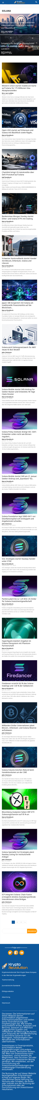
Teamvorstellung (8, 980)
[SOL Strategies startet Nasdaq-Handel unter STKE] (19, 546)
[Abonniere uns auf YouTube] (21, 952)
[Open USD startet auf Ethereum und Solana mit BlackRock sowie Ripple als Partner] (19, 117)
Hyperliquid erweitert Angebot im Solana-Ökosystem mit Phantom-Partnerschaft (16, 643)
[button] (3, 3)
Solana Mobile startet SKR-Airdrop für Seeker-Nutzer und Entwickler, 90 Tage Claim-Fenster (18, 391)
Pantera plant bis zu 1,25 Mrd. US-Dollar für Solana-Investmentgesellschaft (19, 600)
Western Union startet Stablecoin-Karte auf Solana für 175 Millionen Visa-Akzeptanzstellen (19, 88)
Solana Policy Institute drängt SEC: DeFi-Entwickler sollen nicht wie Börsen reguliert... (19, 434)
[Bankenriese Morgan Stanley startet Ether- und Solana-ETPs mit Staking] (19, 203)
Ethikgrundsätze (8, 991)
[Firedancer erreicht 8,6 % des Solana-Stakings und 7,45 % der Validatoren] (19, 670)
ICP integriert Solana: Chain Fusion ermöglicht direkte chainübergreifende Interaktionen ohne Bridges (19, 897)
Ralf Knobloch (6, 52)
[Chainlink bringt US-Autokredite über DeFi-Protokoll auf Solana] (19, 159)
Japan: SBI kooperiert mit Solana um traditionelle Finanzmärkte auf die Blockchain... (17, 305)
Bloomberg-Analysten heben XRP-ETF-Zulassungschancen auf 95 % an (18, 813)
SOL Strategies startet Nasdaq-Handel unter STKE (18, 560)
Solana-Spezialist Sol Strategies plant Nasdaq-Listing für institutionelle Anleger (18, 854)
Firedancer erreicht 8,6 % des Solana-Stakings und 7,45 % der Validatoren (18, 684)
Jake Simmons (7, 352)
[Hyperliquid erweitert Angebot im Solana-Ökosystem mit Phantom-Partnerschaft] (19, 628)
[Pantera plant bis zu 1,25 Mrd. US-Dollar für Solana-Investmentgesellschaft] (19, 586)
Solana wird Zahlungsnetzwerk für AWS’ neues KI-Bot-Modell (19, 348)
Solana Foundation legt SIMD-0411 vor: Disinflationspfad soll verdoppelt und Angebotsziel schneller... (19, 518)
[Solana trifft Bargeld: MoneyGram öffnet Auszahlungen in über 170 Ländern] (19, 45)
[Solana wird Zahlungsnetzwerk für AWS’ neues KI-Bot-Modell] (19, 334)
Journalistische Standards (11, 985)
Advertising (6, 997)
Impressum (6, 1003)
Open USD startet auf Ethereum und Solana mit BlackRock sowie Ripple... (17, 131)
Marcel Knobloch (7, 135)
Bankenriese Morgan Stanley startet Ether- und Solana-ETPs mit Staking (17, 217)
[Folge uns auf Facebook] (16, 952)
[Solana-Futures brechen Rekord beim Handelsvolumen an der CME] (19, 757)
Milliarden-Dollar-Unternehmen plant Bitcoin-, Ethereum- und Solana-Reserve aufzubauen (19, 727)
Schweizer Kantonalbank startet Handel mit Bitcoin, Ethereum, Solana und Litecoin (19, 260)
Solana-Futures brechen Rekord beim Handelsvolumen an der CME (18, 771)
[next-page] (25, 922)
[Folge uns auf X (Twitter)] (10, 952)
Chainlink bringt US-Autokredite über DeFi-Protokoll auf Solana (18, 173)
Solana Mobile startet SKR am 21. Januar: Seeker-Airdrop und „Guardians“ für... (19, 477)
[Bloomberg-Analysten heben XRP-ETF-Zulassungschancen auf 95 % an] (19, 799)
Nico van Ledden (7, 31)
